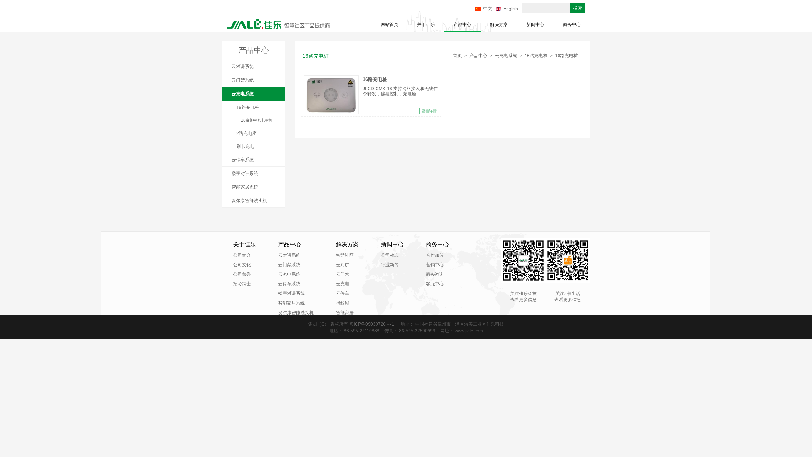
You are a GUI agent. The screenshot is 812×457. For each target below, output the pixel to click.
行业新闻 (390, 264)
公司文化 (242, 264)
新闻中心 (535, 24)
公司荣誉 (242, 274)
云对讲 (342, 264)
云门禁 (342, 274)
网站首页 (389, 24)
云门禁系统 (243, 80)
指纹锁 (342, 303)
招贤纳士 (242, 283)
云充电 (342, 283)
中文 (487, 8)
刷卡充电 (245, 146)
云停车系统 (243, 159)
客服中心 (435, 283)
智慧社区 (345, 255)
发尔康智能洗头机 (249, 200)
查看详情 (429, 111)
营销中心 (435, 264)
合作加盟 (435, 255)
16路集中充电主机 (256, 120)
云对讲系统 (243, 66)
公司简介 (242, 255)
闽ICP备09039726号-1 (372, 324)
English (510, 8)
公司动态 (390, 255)
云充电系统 (243, 93)
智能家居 (345, 312)
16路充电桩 (247, 107)
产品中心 (462, 24)
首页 (457, 55)
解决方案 (499, 24)
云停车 (342, 293)
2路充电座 (246, 133)
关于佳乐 (426, 24)
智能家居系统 (245, 186)
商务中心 (572, 24)
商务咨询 (435, 274)
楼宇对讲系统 (245, 173)
